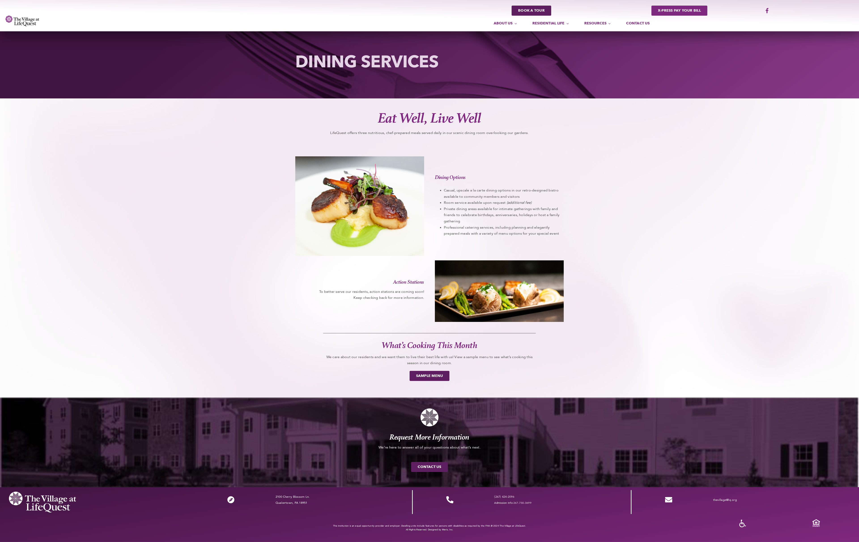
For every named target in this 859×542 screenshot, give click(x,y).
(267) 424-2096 (504, 497)
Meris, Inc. (447, 529)
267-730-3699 (522, 503)
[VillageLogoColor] (22, 17)
